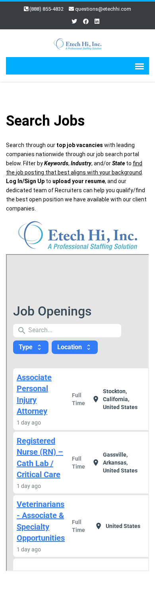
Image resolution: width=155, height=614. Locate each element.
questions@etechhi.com (103, 9)
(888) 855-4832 (46, 9)
